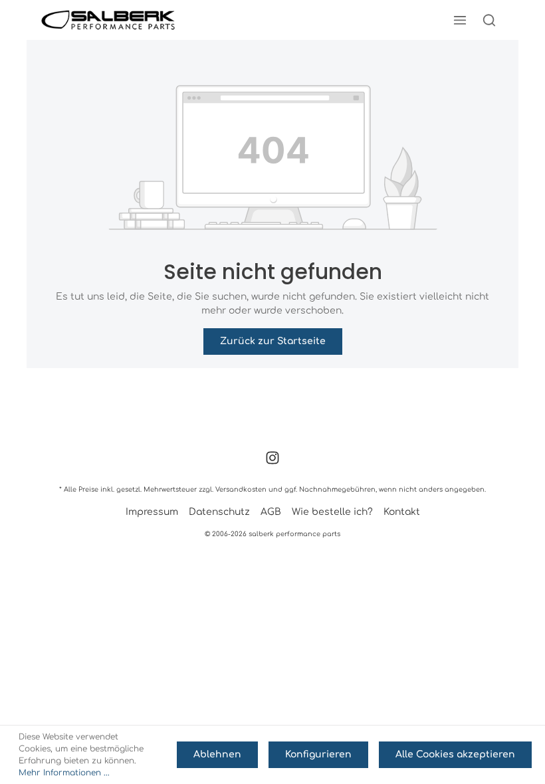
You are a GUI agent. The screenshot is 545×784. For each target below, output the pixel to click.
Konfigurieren (318, 754)
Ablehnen (217, 754)
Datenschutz (219, 512)
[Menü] (460, 20)
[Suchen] (489, 20)
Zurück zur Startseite (273, 341)
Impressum (152, 512)
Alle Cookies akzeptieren (455, 754)
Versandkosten (241, 489)
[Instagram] (272, 462)
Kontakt (401, 512)
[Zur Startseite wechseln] (108, 20)
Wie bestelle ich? (332, 512)
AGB (271, 512)
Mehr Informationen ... (64, 772)
